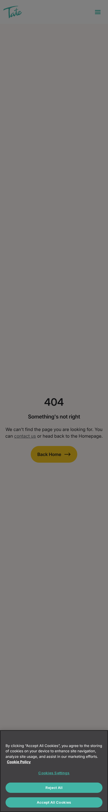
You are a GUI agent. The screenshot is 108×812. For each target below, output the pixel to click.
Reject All (54, 787)
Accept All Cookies (54, 802)
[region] (54, 771)
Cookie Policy (19, 762)
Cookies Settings (54, 773)
